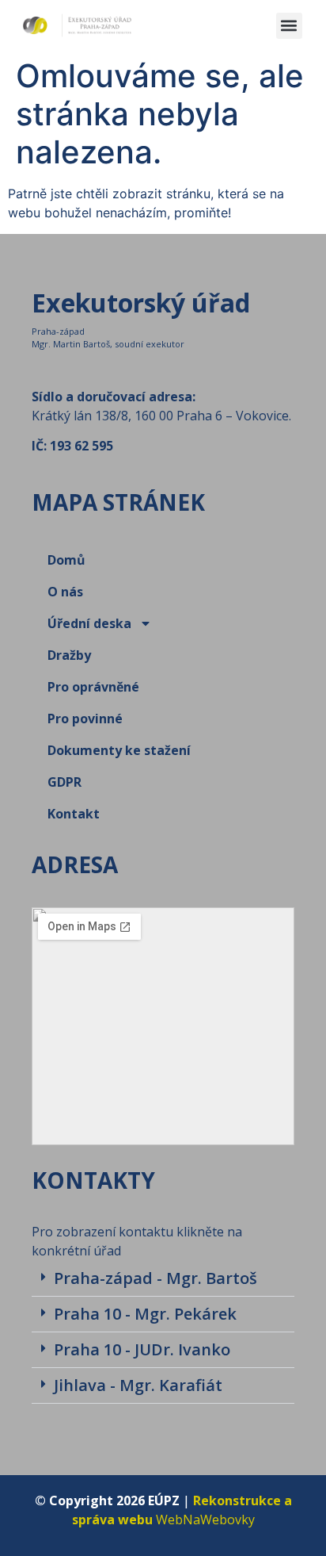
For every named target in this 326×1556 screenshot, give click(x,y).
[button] (289, 26)
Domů (66, 560)
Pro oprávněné (93, 687)
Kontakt (73, 813)
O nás (65, 591)
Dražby (69, 655)
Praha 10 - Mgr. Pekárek (145, 1313)
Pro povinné (85, 718)
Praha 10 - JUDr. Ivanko (142, 1349)
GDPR (64, 782)
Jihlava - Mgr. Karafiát (138, 1385)
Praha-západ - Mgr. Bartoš (155, 1278)
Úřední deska (89, 623)
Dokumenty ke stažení (119, 750)
